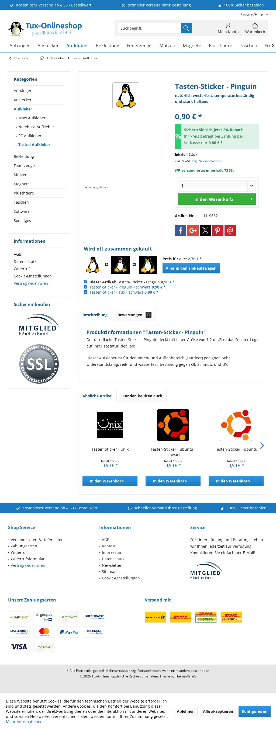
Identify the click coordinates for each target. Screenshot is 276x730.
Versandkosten (149, 670)
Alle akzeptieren (218, 711)
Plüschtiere (24, 193)
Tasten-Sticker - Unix (110, 449)
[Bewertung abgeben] (217, 109)
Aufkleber (23, 109)
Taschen (21, 202)
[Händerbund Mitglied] (39, 325)
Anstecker (23, 99)
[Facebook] (180, 230)
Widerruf (22, 268)
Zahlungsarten (24, 545)
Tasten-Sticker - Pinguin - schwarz (120, 287)
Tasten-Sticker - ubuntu (236, 449)
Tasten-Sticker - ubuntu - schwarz (173, 452)
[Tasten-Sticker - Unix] (109, 425)
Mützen (20, 174)
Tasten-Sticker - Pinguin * (132, 281)
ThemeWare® (185, 676)
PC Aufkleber (29, 135)
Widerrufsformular (28, 558)
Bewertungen (134, 314)
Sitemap (109, 571)
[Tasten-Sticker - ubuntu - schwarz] (173, 425)
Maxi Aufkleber (31, 117)
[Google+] (193, 230)
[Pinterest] (217, 230)
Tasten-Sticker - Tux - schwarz (116, 292)
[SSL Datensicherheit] (39, 364)
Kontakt (109, 545)
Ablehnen (186, 711)
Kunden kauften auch (142, 395)
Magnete (22, 183)
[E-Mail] (230, 230)
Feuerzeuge (24, 165)
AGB (17, 254)
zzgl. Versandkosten (207, 161)
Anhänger (23, 90)
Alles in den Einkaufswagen (191, 268)
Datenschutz (25, 261)
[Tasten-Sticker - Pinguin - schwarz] (120, 265)
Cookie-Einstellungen (33, 276)
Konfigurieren (254, 711)
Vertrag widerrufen (31, 283)
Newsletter (112, 565)
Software (22, 211)
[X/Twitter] (205, 230)
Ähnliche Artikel (97, 395)
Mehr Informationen (24, 721)
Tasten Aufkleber (33, 144)
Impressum (112, 552)
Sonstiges (22, 220)
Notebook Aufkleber (35, 126)
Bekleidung (24, 156)
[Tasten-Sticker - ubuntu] (236, 425)
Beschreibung (95, 314)
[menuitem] (252, 14)
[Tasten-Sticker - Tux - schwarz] (148, 265)
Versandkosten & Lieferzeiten (37, 539)
